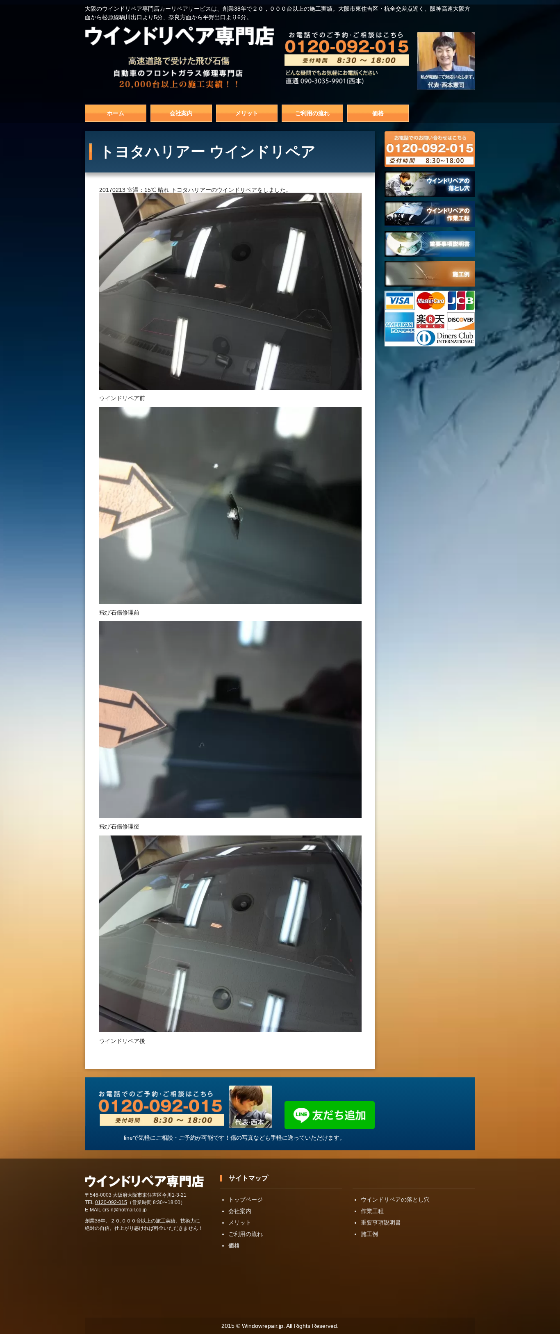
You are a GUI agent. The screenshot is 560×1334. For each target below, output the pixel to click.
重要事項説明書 (381, 1222)
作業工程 (372, 1211)
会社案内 (181, 113)
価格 (378, 113)
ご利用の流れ (312, 113)
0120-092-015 (111, 1202)
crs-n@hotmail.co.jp (124, 1210)
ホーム (115, 113)
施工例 (369, 1234)
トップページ (245, 1199)
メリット (246, 113)
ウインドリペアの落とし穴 (395, 1199)
